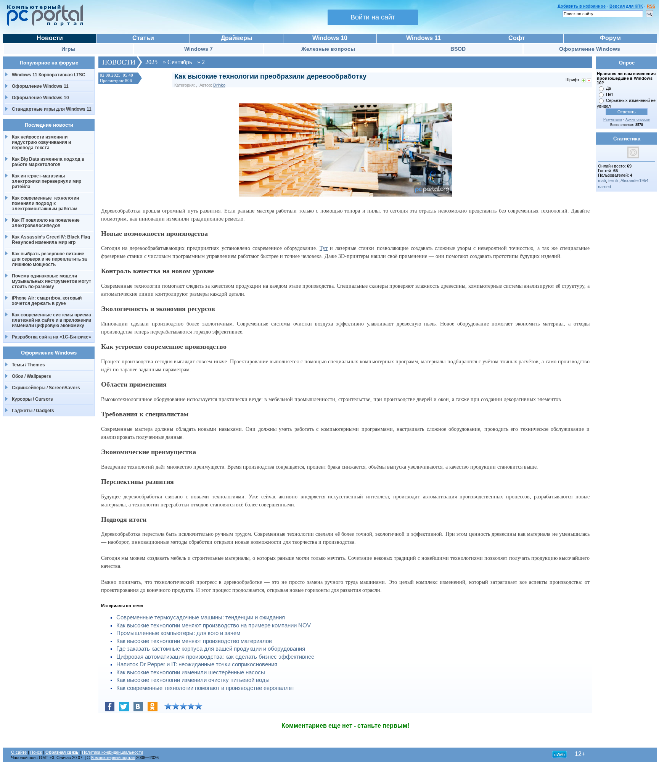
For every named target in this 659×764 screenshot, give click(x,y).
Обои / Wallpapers (31, 376)
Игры (68, 49)
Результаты (612, 119)
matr (602, 180)
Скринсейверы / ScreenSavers (46, 387)
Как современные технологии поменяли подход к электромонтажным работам (45, 203)
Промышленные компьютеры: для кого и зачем (178, 633)
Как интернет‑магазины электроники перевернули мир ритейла (46, 181)
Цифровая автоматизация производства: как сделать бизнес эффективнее (215, 657)
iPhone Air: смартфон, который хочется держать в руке (47, 300)
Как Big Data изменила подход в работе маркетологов (48, 161)
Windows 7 (198, 49)
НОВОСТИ (118, 62)
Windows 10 (329, 38)
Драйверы (236, 38)
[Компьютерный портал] (43, 25)
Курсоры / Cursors (32, 399)
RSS (651, 6)
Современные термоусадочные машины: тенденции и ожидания (200, 617)
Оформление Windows (589, 49)
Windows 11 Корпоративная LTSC (48, 74)
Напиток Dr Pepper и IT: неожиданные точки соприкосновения (196, 664)
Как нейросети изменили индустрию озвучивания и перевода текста (41, 142)
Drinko (219, 85)
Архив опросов (637, 119)
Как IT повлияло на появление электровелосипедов (46, 223)
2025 (151, 62)
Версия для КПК (626, 6)
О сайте (19, 752)
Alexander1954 (634, 180)
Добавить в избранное (582, 6)
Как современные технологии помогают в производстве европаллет (205, 688)
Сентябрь (179, 62)
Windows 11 (423, 38)
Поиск (36, 752)
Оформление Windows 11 (40, 86)
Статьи (143, 38)
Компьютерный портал (113, 757)
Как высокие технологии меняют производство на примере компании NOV (213, 625)
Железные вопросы (328, 49)
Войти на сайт (372, 17)
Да (608, 88)
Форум (610, 38)
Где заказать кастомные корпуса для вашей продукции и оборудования (210, 649)
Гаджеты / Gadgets (33, 410)
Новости (50, 38)
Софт (516, 38)
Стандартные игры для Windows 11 (52, 109)
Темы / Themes (28, 364)
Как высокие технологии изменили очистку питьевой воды (193, 680)
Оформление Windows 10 (40, 97)
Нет (609, 94)
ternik (613, 180)
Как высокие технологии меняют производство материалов (194, 641)
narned (604, 186)
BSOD (458, 49)
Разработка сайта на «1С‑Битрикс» (51, 337)
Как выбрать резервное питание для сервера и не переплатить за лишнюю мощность (49, 259)
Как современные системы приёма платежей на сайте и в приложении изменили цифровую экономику (51, 320)
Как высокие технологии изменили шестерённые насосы (190, 672)
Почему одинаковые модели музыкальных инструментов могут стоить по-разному (51, 281)
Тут (324, 248)
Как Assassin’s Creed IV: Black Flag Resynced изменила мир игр (51, 239)
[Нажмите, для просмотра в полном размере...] (345, 195)
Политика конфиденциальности (112, 752)
